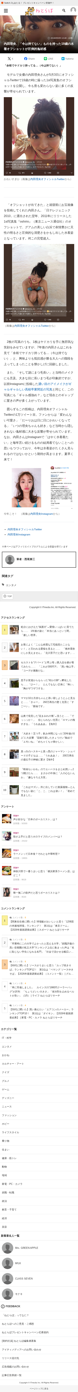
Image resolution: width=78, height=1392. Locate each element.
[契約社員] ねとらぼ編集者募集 (19, 1340)
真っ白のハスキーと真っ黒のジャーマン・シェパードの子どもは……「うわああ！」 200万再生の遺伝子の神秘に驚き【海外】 (48, 755)
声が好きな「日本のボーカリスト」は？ (35, 819)
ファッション (9, 1115)
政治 (4, 1201)
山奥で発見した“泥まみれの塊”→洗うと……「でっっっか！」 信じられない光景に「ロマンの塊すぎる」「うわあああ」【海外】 (48, 720)
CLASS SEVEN (24, 1278)
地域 (4, 1175)
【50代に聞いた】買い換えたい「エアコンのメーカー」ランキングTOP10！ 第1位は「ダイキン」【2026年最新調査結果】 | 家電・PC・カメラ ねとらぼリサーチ (41, 1013)
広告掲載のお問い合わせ (15, 1366)
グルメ (5, 1081)
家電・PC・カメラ (12, 1184)
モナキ (19, 1294)
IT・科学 (7, 1037)
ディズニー (8, 1098)
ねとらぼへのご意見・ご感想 (18, 1323)
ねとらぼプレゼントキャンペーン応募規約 (25, 1332)
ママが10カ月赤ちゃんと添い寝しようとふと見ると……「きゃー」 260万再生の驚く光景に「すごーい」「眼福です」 (48, 702)
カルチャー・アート (13, 1063)
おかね (5, 1055)
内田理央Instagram (41, 513)
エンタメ (11, 585)
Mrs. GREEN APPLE (26, 1247)
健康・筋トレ (9, 1158)
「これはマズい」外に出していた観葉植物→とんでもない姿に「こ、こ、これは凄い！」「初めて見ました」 (48, 791)
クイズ (5, 1072)
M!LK (18, 1263)
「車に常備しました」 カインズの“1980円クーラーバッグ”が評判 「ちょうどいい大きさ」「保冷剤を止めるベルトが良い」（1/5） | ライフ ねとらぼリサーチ (41, 991)
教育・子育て (9, 1209)
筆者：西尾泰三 (25, 559)
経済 (4, 1218)
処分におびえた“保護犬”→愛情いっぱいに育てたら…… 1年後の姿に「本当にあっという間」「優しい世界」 (47, 631)
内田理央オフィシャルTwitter (47, 179)
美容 (4, 1226)
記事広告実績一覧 (12, 1375)
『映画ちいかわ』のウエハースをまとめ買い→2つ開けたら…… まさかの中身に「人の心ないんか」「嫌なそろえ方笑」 (48, 773)
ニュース (7, 1106)
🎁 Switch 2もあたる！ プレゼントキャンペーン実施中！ (27, 3)
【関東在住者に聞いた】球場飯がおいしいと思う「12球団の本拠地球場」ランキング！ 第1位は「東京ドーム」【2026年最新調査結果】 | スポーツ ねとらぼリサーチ (41, 925)
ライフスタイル (10, 1132)
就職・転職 (8, 1192)
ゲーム (5, 1089)
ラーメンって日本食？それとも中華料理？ (36, 854)
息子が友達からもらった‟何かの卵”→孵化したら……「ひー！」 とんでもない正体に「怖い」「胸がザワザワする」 (48, 684)
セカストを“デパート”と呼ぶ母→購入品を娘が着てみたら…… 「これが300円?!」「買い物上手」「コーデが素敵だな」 (48, 666)
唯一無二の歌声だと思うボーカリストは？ (36, 893)
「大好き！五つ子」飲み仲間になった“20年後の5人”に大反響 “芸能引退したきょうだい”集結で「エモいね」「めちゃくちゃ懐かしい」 (48, 737)
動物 (4, 1166)
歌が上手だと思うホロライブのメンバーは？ (37, 836)
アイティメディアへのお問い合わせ (21, 1349)
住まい (5, 1149)
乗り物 (5, 1140)
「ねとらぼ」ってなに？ (15, 1315)
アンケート (7, 806)
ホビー (5, 1123)
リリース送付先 (10, 1358)
